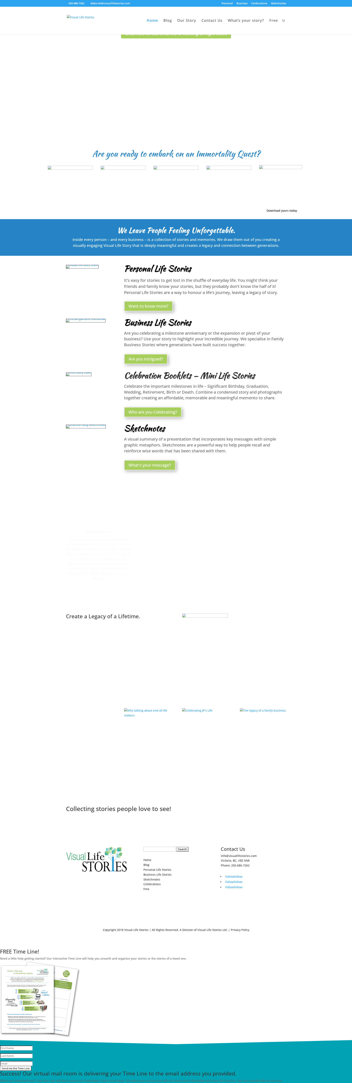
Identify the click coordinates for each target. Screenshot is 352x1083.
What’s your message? (150, 465)
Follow (238, 876)
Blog (167, 21)
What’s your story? (246, 21)
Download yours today (282, 210)
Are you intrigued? (146, 359)
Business (242, 3)
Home (152, 21)
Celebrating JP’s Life (204, 715)
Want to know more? (148, 306)
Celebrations (259, 3)
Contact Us (211, 21)
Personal (227, 3)
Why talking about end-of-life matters (144, 722)
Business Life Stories (157, 322)
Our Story (186, 21)
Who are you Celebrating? (153, 412)
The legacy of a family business (257, 717)
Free (273, 21)
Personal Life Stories (157, 268)
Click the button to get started (136, 632)
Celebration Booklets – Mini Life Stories (189, 375)
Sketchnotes (278, 3)
